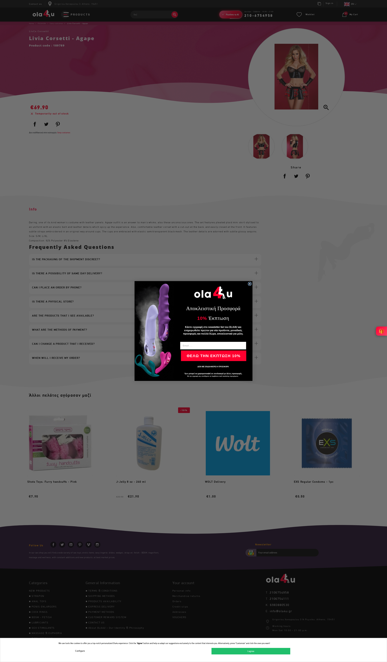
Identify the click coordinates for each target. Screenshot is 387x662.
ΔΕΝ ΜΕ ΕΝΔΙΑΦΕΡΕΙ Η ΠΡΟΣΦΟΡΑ (213, 367)
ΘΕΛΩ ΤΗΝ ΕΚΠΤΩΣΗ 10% (214, 356)
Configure (80, 650)
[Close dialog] (249, 283)
